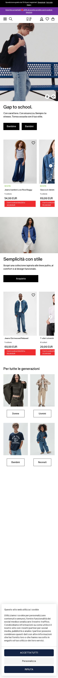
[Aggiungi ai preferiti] (33, 143)
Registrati (41, 2)
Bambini (29, 126)
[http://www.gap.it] (29, 19)
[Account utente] (41, 19)
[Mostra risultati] (10, 19)
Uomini (42, 413)
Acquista (21, 278)
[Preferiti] (47, 19)
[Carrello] (53, 19)
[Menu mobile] (5, 19)
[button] (50, 165)
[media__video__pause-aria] (47, 96)
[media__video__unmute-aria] (53, 96)
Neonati (42, 462)
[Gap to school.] (29, 78)
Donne (15, 413)
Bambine (11, 126)
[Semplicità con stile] (29, 251)
